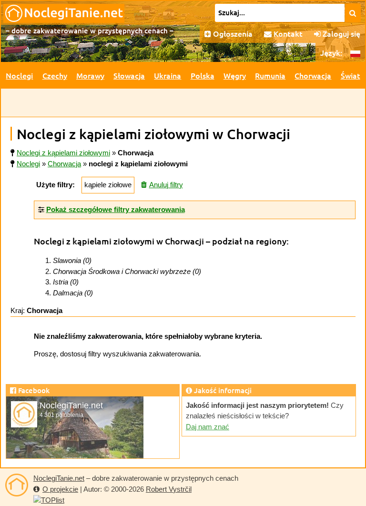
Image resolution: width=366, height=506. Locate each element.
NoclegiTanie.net (58, 478)
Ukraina (167, 75)
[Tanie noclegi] (17, 485)
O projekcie (60, 489)
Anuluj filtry (166, 185)
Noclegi (19, 75)
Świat (350, 75)
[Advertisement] (183, 103)
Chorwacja (313, 75)
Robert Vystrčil (169, 489)
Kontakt (287, 33)
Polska (202, 75)
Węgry (235, 75)
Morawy (90, 75)
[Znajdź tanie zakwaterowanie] (353, 12)
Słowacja (129, 75)
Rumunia (270, 75)
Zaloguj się (340, 33)
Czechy (54, 75)
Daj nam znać (207, 427)
